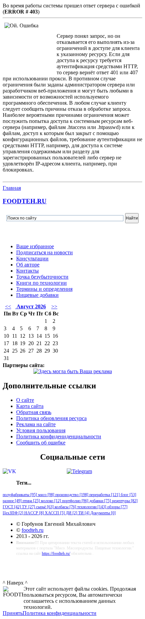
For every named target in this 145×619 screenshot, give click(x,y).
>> (54, 306)
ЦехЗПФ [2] (13, 513)
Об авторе (27, 264)
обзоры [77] (116, 507)
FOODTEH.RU (25, 201)
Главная (12, 188)
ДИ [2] (71, 513)
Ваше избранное (35, 246)
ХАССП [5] (54, 513)
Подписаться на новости (44, 252)
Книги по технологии (41, 283)
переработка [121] (104, 494)
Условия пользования (40, 430)
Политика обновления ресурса (51, 418)
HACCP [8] (33, 513)
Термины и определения (44, 289)
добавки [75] (99, 500)
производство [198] (71, 494)
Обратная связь (33, 412)
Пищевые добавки (37, 295)
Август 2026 (30, 306)
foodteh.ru (33, 530)
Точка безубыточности (42, 277)
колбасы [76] (65, 507)
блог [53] (128, 494)
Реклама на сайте (36, 424)
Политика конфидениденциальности (58, 436)
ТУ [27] (28, 507)
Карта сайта (30, 406)
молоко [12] (50, 500)
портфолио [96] (74, 500)
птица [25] (31, 500)
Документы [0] (102, 513)
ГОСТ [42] (12, 507)
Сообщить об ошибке (40, 442)
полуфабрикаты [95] (20, 494)
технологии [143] (91, 507)
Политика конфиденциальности (59, 613)
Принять (13, 613)
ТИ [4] (83, 513)
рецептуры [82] (124, 500)
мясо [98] (45, 494)
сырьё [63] (44, 507)
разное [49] (12, 500)
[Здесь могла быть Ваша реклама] (72, 371)
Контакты (27, 271)
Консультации (32, 258)
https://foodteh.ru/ (56, 553)
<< (8, 306)
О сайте (25, 400)
